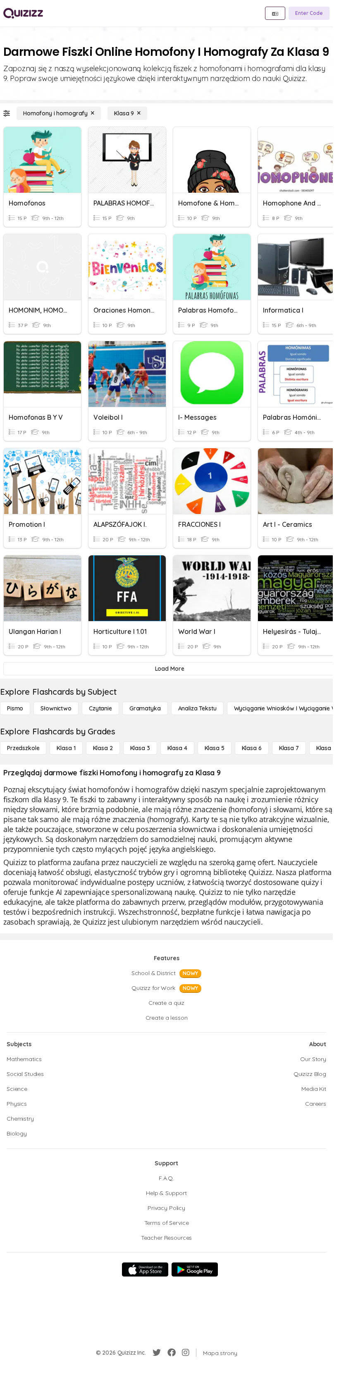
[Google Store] (195, 1269)
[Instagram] (185, 1352)
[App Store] (145, 1269)
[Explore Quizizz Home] (23, 13)
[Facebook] (171, 1352)
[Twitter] (157, 1352)
